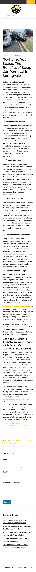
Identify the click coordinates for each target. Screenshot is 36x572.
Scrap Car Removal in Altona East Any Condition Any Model (17, 527)
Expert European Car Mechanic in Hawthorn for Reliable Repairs (15, 546)
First (4, 467)
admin (18, 55)
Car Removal (16, 423)
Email (5, 472)
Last (20, 467)
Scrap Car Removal (22, 425)
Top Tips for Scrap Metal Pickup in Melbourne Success (16, 540)
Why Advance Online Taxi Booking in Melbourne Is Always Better (16, 534)
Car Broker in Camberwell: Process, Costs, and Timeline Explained (16, 521)
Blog (10, 423)
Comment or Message (11, 482)
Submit (7, 502)
